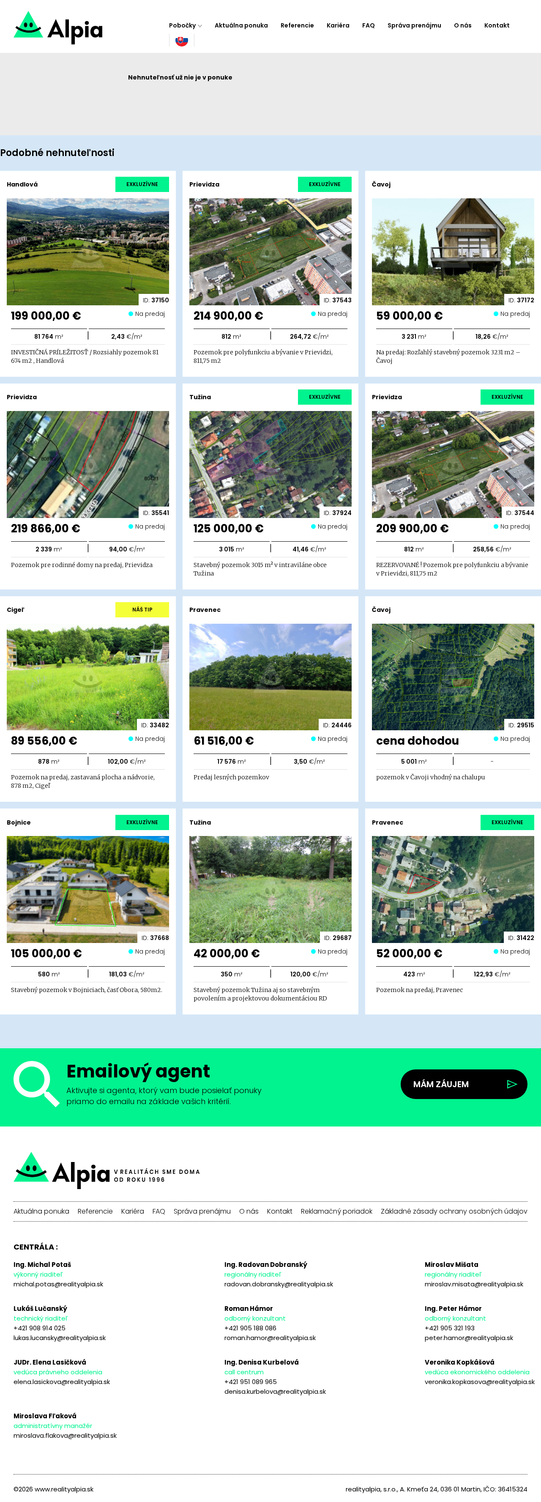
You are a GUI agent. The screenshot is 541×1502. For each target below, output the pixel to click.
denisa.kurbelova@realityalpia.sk (275, 1391)
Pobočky (182, 25)
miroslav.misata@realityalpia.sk (474, 1284)
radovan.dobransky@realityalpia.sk (278, 1284)
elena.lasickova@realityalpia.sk (62, 1381)
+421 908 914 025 (40, 1328)
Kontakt (497, 25)
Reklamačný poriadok (336, 1211)
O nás (463, 25)
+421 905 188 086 (250, 1328)
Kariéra (338, 25)
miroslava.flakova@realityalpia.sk (65, 1435)
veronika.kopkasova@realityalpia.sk (480, 1381)
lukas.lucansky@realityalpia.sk (60, 1337)
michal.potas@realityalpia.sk (58, 1284)
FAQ (368, 25)
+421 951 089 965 (250, 1381)
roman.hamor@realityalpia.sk (270, 1337)
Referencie (297, 25)
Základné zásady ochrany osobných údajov (454, 1211)
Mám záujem (441, 1084)
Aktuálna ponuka (241, 25)
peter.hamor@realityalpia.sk (469, 1337)
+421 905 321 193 (450, 1328)
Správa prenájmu (414, 25)
